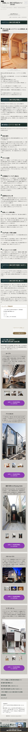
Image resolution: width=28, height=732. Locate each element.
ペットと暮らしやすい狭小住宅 (10, 316)
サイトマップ (4, 698)
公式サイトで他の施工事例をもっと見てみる (14, 403)
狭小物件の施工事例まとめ (9, 311)
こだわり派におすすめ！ (14, 729)
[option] (14, 378)
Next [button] (3, 375)
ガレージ (5, 314)
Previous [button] (24, 375)
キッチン (5, 313)
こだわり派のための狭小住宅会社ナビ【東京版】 (13, 309)
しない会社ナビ (12, 3)
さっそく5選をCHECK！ (19, 333)
